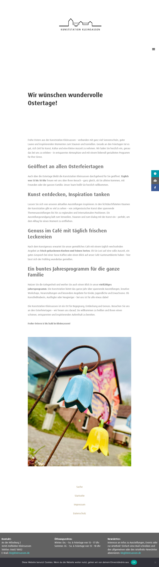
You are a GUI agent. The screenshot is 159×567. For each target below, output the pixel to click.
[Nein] (155, 562)
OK (133, 562)
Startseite (79, 496)
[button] (153, 49)
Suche (79, 487)
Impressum (79, 504)
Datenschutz (79, 513)
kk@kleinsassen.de (19, 553)
